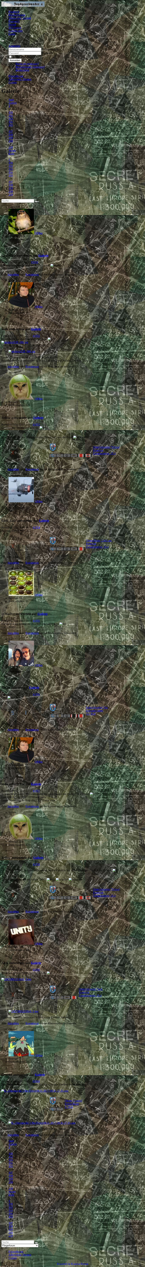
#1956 (36, 694)
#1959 (36, 969)
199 (10, 137)
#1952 (36, 335)
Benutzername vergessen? (30, 66)
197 (10, 131)
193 (10, 118)
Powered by (63, 1263)
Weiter (12, 150)
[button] (14, 45)
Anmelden (15, 60)
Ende (11, 153)
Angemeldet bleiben (24, 56)
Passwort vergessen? (27, 63)
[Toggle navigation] (2, 40)
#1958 (36, 864)
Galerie (43, 255)
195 (10, 125)
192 (10, 115)
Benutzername (50, 49)
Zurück (12, 102)
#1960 (36, 1081)
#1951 (34, 262)
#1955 (36, 620)
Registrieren (22, 70)
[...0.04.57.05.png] (34, 1090)
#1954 (36, 527)
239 (10, 147)
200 (10, 140)
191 (10, 112)
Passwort (47, 52)
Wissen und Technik (19, 18)
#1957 (36, 790)
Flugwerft (13, 21)
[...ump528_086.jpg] (14, 342)
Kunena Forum (79, 1263)
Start (11, 99)
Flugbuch (13, 11)
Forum (12, 24)
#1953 (36, 424)
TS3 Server (14, 27)
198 (10, 134)
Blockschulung (16, 14)
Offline (39, 233)
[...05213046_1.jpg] (16, 979)
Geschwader (15, 30)
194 (10, 121)
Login (11, 33)
